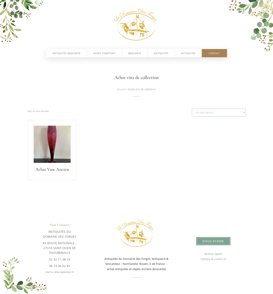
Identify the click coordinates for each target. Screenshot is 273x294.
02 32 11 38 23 (59, 259)
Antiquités (161, 53)
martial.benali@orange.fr (60, 272)
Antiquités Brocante (66, 53)
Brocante (134, 53)
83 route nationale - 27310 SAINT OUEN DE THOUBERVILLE (59, 248)
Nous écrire (213, 241)
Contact (214, 53)
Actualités (188, 53)
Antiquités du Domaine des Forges (59, 234)
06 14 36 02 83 (59, 266)
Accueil (121, 89)
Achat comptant (104, 53)
